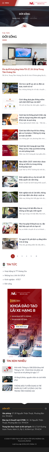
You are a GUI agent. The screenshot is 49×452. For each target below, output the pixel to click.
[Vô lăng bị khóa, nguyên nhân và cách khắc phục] (24, 379)
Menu (7, 3)
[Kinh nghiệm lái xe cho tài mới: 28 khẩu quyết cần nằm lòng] (24, 181)
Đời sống (8, 284)
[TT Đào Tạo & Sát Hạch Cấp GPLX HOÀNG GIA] (37, 3)
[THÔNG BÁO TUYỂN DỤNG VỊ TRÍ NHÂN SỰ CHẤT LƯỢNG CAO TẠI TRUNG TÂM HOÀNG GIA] (24, 388)
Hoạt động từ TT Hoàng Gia (16, 271)
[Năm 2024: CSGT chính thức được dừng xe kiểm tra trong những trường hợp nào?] (24, 166)
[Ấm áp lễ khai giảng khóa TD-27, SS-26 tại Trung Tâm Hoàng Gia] (24, 62)
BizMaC (28, 441)
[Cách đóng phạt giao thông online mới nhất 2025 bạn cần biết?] (24, 104)
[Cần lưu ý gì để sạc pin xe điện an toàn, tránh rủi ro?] (24, 88)
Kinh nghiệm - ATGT (13, 280)
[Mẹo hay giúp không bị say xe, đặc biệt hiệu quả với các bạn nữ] (24, 228)
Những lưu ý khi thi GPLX (15, 275)
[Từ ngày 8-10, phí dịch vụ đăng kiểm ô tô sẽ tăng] (24, 243)
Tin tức (25, 18)
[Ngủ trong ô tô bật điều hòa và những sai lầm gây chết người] (24, 212)
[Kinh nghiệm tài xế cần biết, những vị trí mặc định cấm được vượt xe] (24, 197)
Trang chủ (16, 18)
